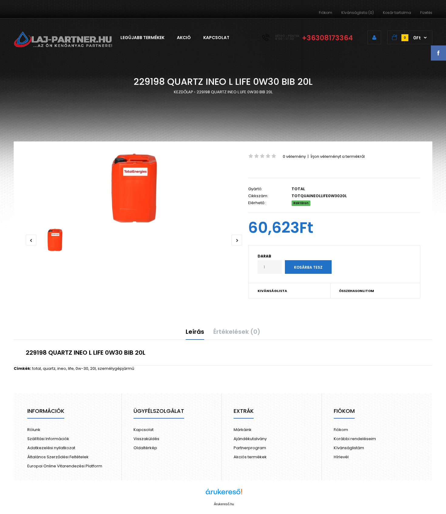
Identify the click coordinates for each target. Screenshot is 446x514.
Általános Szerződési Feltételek (58, 457)
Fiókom (325, 12)
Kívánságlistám (349, 448)
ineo (61, 368)
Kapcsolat (143, 430)
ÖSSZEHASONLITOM (356, 290)
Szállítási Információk (48, 439)
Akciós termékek (250, 457)
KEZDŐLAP (183, 92)
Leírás (195, 331)
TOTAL (298, 189)
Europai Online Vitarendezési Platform (64, 466)
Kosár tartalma (397, 12)
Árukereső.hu (224, 504)
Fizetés (426, 12)
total (36, 368)
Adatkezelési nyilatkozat (51, 448)
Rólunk (33, 430)
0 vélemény (294, 156)
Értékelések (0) (236, 331)
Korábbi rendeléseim (355, 439)
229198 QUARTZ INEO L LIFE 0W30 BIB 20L (234, 92)
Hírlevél (341, 457)
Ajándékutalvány (250, 439)
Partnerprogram (250, 448)
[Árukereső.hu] (224, 495)
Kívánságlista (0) (357, 12)
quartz (49, 368)
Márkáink (243, 430)
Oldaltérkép (145, 448)
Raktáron (301, 203)
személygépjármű (116, 368)
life (71, 368)
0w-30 (82, 368)
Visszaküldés (146, 439)
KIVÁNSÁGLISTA (272, 290)
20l (93, 368)
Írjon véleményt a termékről (337, 156)
